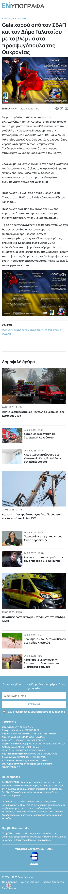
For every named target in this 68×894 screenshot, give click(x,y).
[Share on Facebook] (57, 108)
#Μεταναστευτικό (36, 330)
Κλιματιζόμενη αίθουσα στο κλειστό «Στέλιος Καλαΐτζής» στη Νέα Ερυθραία (42, 458)
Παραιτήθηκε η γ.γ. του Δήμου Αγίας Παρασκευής (43, 538)
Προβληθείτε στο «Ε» (15, 828)
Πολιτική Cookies (29, 881)
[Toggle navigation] (62, 5)
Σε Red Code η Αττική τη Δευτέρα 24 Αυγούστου (39, 435)
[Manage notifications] (8, 885)
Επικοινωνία (9, 888)
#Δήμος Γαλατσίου (13, 330)
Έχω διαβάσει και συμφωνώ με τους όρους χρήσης (36, 711)
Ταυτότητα (9, 721)
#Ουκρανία (54, 330)
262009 (34, 863)
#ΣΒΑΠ (6, 333)
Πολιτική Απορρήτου (53, 881)
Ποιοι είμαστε (11, 777)
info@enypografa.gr (13, 746)
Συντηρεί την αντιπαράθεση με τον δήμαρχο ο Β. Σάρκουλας (44, 559)
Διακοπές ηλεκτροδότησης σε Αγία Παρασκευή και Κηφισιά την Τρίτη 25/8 (32, 516)
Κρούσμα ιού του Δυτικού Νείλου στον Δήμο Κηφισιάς (45, 640)
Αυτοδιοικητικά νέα (14, 18)
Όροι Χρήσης (9, 881)
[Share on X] (61, 108)
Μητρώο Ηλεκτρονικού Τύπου (34, 849)
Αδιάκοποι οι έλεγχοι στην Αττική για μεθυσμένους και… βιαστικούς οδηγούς (43, 663)
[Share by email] (66, 108)
